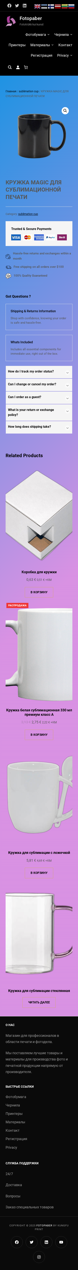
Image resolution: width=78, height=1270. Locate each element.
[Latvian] (58, 6)
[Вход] (18, 67)
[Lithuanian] (64, 6)
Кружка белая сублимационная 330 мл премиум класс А (39, 712)
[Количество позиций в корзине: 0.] (26, 67)
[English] (37, 6)
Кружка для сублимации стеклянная (39, 991)
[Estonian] (44, 6)
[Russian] (71, 6)
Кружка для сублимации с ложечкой (39, 852)
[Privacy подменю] (71, 55)
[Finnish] (51, 6)
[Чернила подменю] (71, 34)
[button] (65, 110)
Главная (11, 91)
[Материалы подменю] (52, 45)
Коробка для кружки (39, 572)
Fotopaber (31, 18)
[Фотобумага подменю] (48, 34)
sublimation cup (29, 91)
